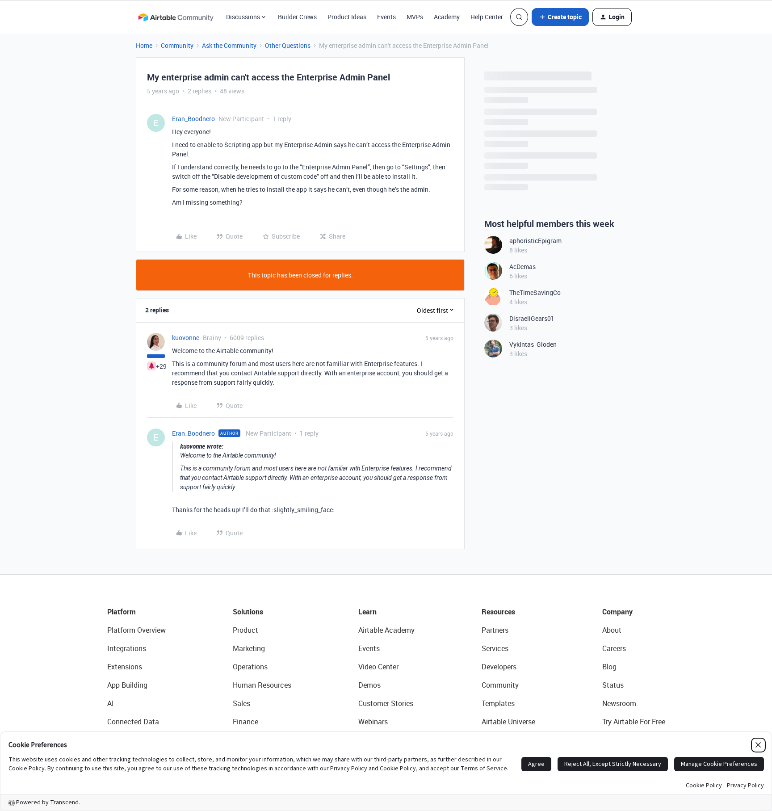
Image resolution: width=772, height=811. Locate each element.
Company (617, 612)
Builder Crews (297, 17)
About (611, 630)
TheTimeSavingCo (535, 292)
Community (177, 45)
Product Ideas (346, 17)
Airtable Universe (508, 722)
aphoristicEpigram (535, 240)
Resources (498, 612)
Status (613, 685)
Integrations (126, 648)
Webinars (373, 722)
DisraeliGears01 (531, 318)
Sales (241, 703)
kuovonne (185, 337)
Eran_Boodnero (193, 118)
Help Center (486, 17)
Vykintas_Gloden (533, 344)
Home (144, 45)
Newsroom (619, 703)
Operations (250, 667)
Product (245, 630)
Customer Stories (385, 703)
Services (495, 648)
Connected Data (133, 722)
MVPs (415, 17)
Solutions (248, 612)
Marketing (249, 648)
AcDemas (522, 266)
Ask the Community (229, 45)
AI (110, 703)
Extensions (124, 667)
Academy (447, 17)
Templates (498, 703)
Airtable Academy (386, 630)
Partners (495, 630)
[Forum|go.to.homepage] (175, 17)
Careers (614, 648)
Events (386, 17)
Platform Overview (136, 630)
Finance (245, 722)
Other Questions (287, 45)
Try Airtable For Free (633, 722)
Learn (367, 612)
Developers (499, 667)
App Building (127, 685)
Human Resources (262, 685)
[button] (560, 17)
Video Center (378, 667)
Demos (369, 685)
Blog (609, 667)
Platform (121, 612)
